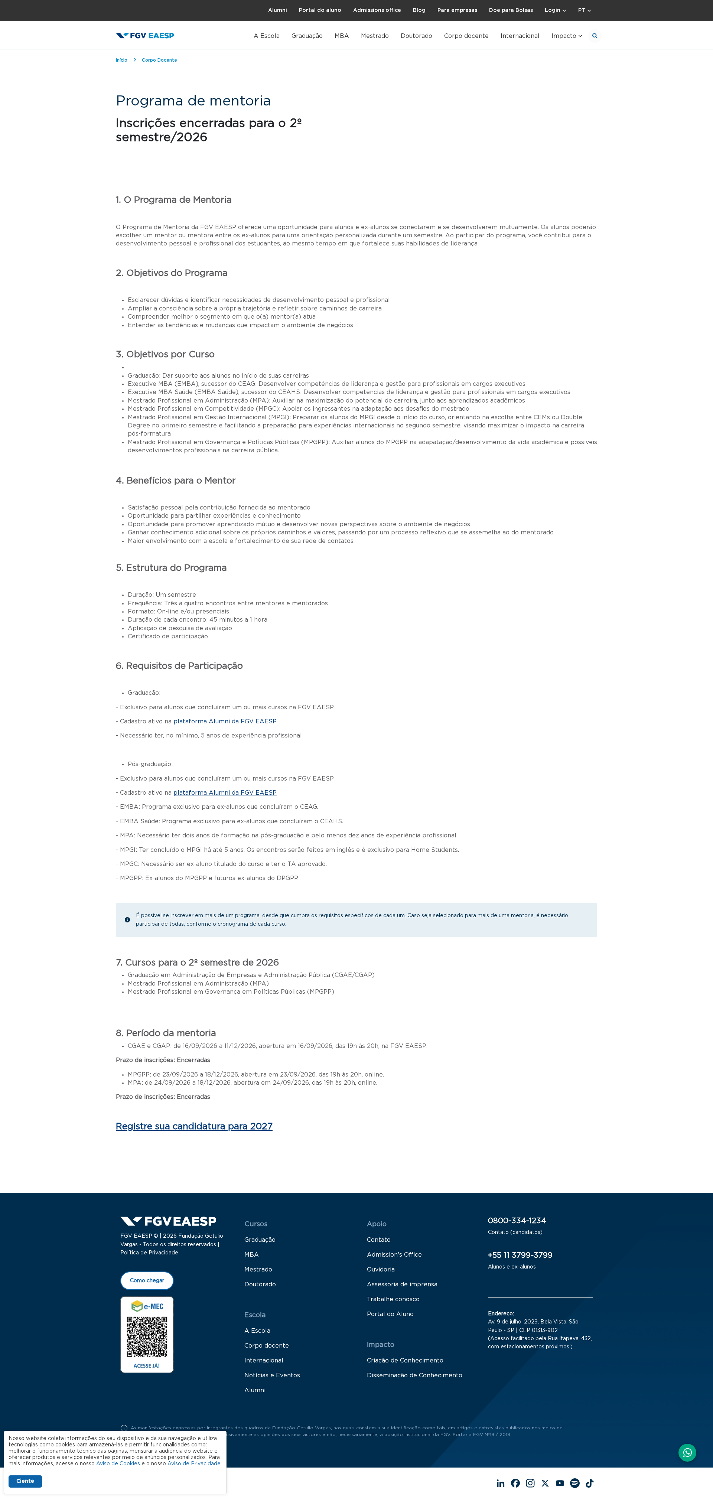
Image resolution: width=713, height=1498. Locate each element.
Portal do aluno (320, 10)
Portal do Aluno (390, 1314)
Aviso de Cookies (118, 1463)
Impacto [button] (563, 36)
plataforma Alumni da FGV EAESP (225, 721)
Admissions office (377, 10)
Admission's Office (394, 1255)
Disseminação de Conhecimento (414, 1375)
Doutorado (416, 36)
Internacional (520, 36)
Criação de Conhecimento (405, 1361)
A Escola (267, 36)
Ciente (25, 1481)
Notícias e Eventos (272, 1375)
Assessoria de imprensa (402, 1284)
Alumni (277, 10)
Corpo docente (466, 36)
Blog (419, 10)
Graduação (307, 36)
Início (121, 60)
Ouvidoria (381, 1270)
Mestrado (375, 36)
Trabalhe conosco (393, 1299)
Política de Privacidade (149, 1253)
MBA (342, 36)
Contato (379, 1240)
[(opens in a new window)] (147, 1334)
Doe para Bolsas (511, 10)
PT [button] (581, 10)
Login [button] (552, 10)
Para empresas (457, 10)
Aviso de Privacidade (194, 1463)
